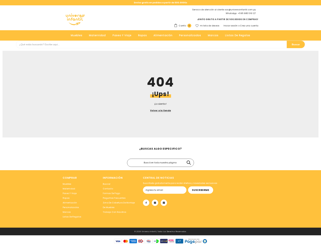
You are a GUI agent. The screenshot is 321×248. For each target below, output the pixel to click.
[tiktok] (164, 203)
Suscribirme (200, 190)
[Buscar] (188, 163)
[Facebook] (146, 203)
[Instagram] (155, 203)
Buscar (296, 44)
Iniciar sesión (231, 25)
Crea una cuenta (249, 25)
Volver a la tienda (160, 110)
